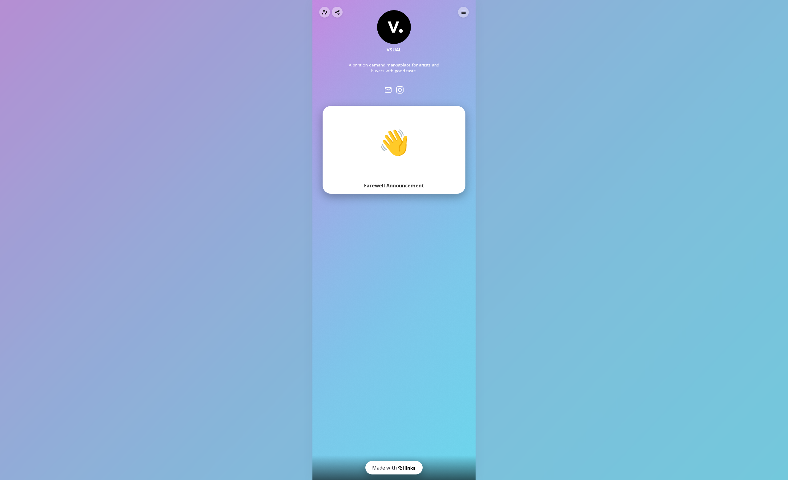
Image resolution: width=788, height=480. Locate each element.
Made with (384, 467)
